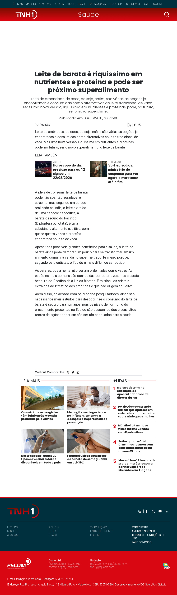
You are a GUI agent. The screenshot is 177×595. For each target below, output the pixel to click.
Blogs (71, 4)
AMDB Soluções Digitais (151, 584)
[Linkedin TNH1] (167, 511)
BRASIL (53, 535)
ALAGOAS (13, 535)
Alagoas (45, 4)
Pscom (157, 4)
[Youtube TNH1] (160, 511)
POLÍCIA (54, 527)
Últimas (18, 4)
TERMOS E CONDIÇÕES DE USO (148, 536)
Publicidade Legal (137, 4)
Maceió (31, 4)
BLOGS (53, 531)
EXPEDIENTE (140, 527)
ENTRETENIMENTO (102, 531)
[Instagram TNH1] (140, 511)
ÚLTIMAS (12, 527)
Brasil (82, 4)
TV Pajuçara (97, 4)
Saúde (88, 14)
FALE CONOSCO (141, 542)
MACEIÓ (12, 531)
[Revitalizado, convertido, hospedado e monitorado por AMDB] (166, 565)
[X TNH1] (153, 511)
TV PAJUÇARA (99, 527)
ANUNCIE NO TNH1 (143, 531)
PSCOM (95, 535)
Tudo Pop (115, 4)
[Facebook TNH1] (146, 511)
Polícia (59, 4)
